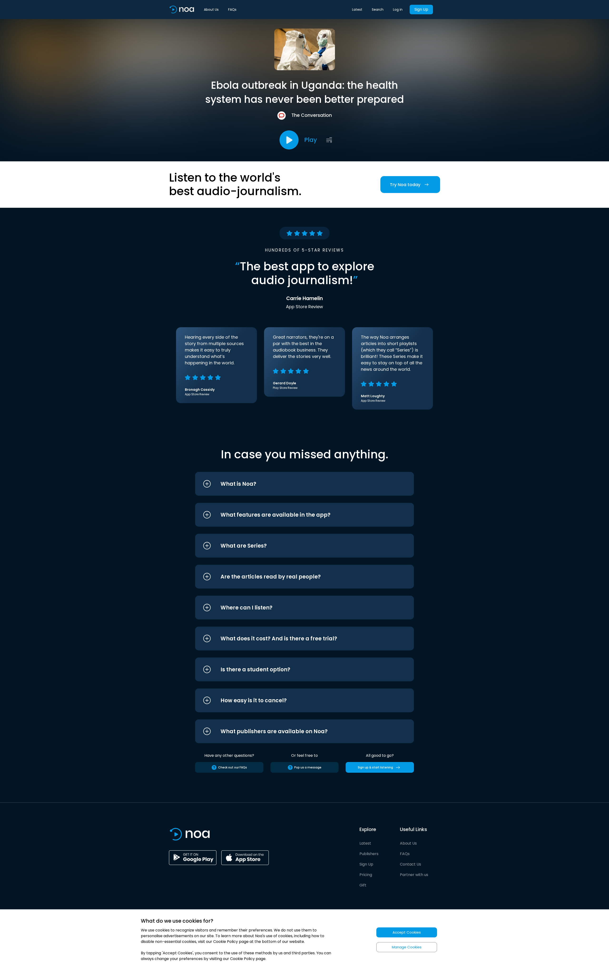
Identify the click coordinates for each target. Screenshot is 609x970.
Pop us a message (307, 767)
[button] (295, 484)
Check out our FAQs (232, 767)
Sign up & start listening (375, 767)
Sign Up (421, 9)
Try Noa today (405, 185)
